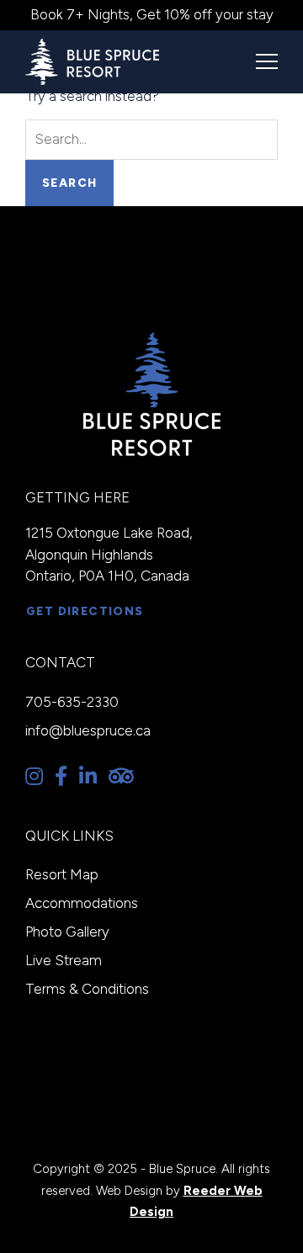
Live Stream (63, 960)
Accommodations (81, 903)
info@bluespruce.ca (88, 730)
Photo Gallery (67, 931)
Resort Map (61, 874)
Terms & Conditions (87, 988)
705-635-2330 (72, 701)
